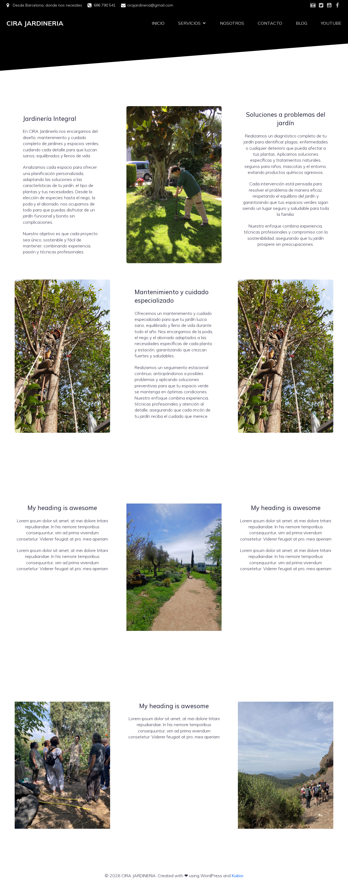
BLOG (301, 23)
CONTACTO (270, 23)
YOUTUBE (331, 23)
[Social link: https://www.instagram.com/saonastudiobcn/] (313, 5)
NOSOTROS (232, 23)
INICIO (158, 23)
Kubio (237, 875)
